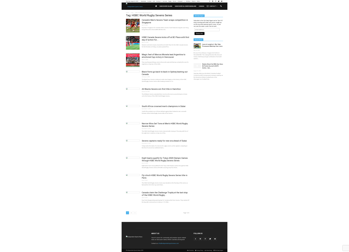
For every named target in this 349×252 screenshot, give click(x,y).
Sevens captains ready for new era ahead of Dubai (164, 141)
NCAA (198, 1)
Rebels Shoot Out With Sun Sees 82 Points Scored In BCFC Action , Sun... (212, 66)
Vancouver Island (165, 6)
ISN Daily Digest (219, 250)
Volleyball (180, 1)
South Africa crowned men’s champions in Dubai (163, 106)
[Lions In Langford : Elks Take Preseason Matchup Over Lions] (197, 45)
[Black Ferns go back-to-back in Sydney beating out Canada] (133, 77)
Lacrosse (165, 1)
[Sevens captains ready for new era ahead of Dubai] (133, 146)
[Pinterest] (215, 1)
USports (193, 1)
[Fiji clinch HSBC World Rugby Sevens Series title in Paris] (133, 181)
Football (149, 1)
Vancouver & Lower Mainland (185, 6)
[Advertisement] (208, 95)
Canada (201, 6)
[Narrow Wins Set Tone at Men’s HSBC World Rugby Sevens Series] (133, 129)
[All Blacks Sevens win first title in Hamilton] (133, 94)
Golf (154, 1)
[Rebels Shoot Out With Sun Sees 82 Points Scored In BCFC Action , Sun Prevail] (197, 65)
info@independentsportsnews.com (168, 243)
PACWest (188, 1)
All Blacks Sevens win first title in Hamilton (161, 89)
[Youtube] (221, 1)
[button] (221, 6)
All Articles (191, 250)
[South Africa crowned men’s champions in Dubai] (133, 112)
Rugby (169, 1)
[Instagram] (212, 1)
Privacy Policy (199, 250)
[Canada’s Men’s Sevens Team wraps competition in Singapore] (133, 25)
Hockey (158, 1)
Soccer (174, 1)
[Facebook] (209, 1)
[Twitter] (218, 1)
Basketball (143, 1)
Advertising (209, 250)
